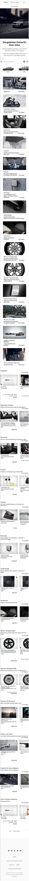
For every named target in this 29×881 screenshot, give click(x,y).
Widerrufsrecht (16, 831)
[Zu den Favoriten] (27, 61)
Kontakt (18, 864)
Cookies (14, 857)
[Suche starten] (1, 61)
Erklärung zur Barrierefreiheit (14, 868)
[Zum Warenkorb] (24, 61)
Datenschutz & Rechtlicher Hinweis (14, 861)
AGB (10, 831)
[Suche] (24, 2)
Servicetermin (14, 6)
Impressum (11, 864)
